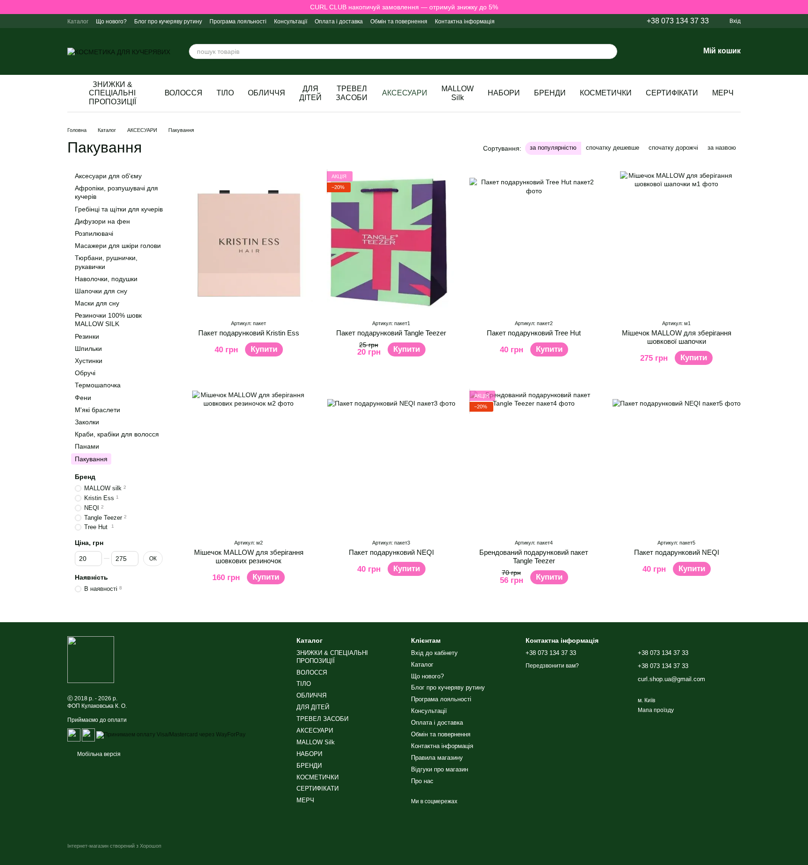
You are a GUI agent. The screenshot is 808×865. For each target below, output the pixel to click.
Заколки (87, 422)
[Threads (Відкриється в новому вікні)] (620, 21)
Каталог (77, 21)
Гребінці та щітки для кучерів (119, 209)
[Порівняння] (643, 51)
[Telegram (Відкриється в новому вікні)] (575, 21)
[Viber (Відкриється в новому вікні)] (564, 21)
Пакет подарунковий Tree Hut (534, 333)
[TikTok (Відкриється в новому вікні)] (598, 21)
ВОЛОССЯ (183, 93)
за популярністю (553, 147)
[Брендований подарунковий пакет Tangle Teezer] (533, 461)
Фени (83, 397)
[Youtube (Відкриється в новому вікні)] (609, 21)
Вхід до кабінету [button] (434, 652)
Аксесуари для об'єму (108, 176)
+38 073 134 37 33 (678, 21)
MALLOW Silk (457, 93)
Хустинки (88, 360)
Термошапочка (98, 385)
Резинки (87, 336)
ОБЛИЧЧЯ (266, 93)
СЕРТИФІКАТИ (672, 93)
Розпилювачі (94, 233)
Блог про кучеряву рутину (168, 21)
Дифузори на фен (102, 221)
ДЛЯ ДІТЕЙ (310, 93)
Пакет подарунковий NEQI (391, 552)
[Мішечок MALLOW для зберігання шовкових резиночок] (248, 461)
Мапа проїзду (656, 710)
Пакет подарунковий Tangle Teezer (391, 333)
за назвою (721, 147)
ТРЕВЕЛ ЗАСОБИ (352, 93)
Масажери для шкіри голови (118, 245)
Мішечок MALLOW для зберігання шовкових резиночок (248, 556)
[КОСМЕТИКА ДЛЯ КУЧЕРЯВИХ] (90, 659)
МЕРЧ (723, 93)
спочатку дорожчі (673, 147)
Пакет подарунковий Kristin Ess (248, 333)
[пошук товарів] (609, 51)
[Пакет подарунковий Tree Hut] (533, 241)
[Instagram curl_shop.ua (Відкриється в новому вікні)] (542, 21)
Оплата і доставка (339, 21)
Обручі (85, 373)
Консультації (290, 21)
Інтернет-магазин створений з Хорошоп (114, 846)
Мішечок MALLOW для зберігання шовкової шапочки (676, 337)
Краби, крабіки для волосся (117, 434)
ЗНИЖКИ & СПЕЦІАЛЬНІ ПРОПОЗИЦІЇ (112, 93)
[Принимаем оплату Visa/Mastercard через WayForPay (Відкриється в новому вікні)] (170, 734)
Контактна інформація (465, 21)
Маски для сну (97, 303)
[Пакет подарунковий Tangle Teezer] (391, 241)
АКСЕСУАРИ (404, 93)
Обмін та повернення (398, 21)
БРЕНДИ (550, 93)
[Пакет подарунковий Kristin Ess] (248, 241)
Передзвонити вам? (552, 665)
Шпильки (88, 348)
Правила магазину (437, 757)
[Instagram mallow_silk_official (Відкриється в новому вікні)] (553, 21)
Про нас (422, 781)
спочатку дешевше (612, 147)
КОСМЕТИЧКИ (606, 93)
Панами (87, 446)
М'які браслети (97, 410)
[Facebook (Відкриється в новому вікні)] (587, 21)
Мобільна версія (98, 754)
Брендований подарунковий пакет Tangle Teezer (533, 556)
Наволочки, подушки (106, 279)
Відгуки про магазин (439, 769)
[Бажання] (667, 51)
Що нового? (111, 21)
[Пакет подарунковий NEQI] (391, 461)
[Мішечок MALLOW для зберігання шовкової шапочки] (676, 241)
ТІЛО (225, 93)
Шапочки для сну (101, 291)
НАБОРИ (504, 93)
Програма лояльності (238, 21)
